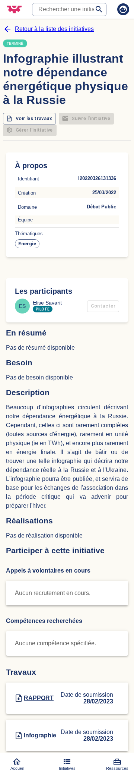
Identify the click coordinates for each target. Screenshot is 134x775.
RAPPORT (39, 698)
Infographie (40, 735)
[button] (27, 243)
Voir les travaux (34, 118)
